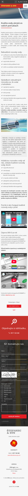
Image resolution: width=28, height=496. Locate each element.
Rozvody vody (7, 388)
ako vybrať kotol (14, 306)
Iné (4, 401)
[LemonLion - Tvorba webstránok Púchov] (17, 486)
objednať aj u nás (10, 295)
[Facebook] (16, 2)
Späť (14, 310)
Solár (5, 396)
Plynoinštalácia (7, 392)
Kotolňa (6, 394)
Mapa (14, 473)
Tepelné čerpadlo (8, 398)
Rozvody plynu (7, 390)
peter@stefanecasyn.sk (14, 455)
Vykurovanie (7, 385)
